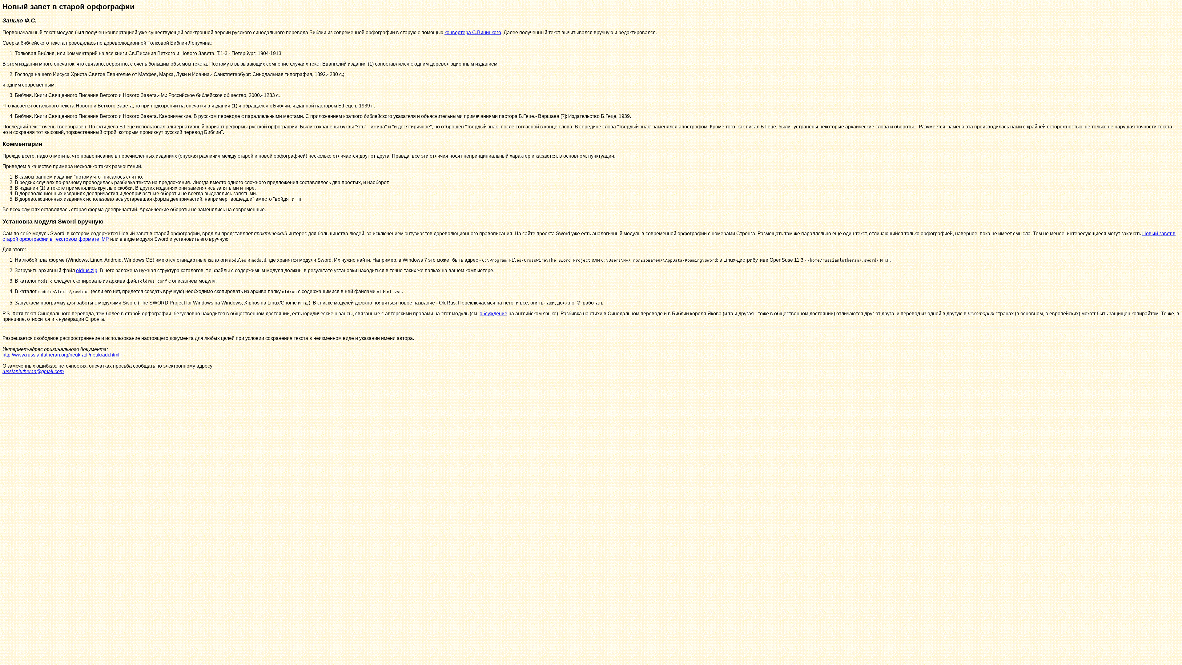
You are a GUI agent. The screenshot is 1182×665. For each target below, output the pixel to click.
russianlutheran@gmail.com (33, 371)
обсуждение (493, 313)
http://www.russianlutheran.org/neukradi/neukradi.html (60, 354)
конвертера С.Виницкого (472, 32)
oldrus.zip (86, 270)
